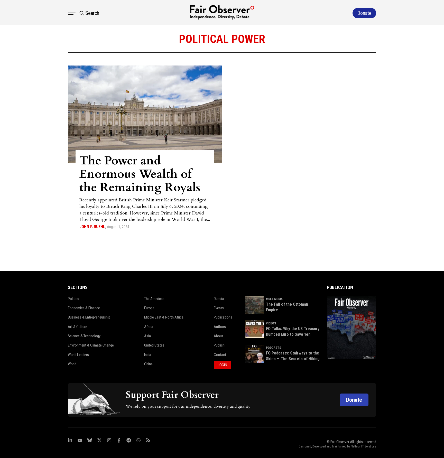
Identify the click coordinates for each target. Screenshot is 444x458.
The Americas (154, 298)
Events (219, 308)
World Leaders (78, 354)
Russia (219, 298)
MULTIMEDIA (274, 299)
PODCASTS (273, 348)
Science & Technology (84, 336)
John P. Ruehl (92, 226)
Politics (73, 298)
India (147, 354)
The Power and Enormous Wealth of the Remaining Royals (139, 174)
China (148, 364)
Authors (220, 326)
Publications (223, 317)
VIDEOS (271, 323)
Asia (147, 336)
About (218, 336)
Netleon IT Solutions (363, 446)
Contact (220, 354)
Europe (149, 308)
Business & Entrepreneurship (89, 317)
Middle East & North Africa (163, 317)
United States (154, 345)
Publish (219, 345)
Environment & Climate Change (91, 345)
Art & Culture (77, 326)
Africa (148, 326)
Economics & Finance (84, 308)
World (72, 364)
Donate (354, 400)
